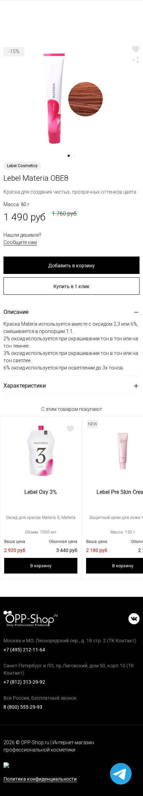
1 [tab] (71, 158)
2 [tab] (76, 158)
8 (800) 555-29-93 (22, 707)
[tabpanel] (71, 99)
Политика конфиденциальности (40, 779)
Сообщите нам (20, 242)
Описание (15, 312)
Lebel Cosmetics (22, 165)
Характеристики (24, 385)
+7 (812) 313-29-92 (24, 682)
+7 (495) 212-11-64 (24, 649)
